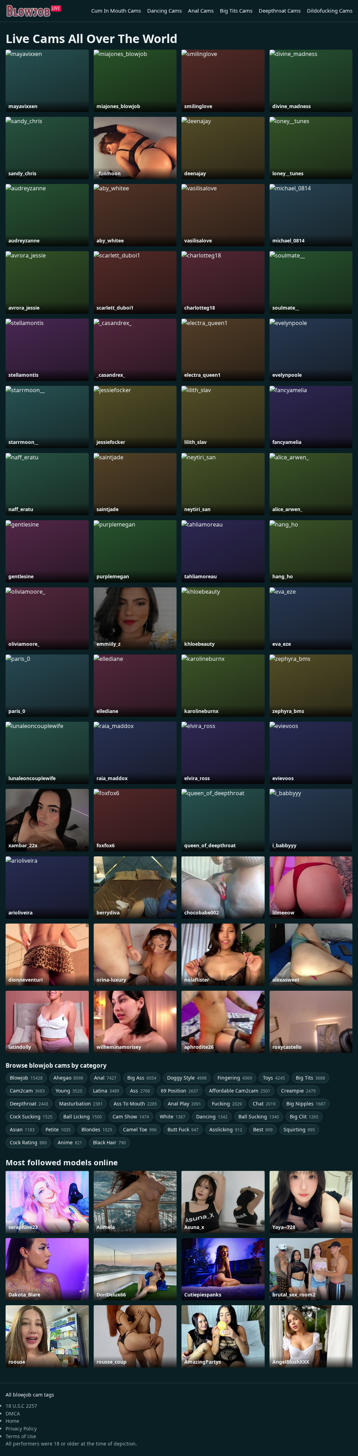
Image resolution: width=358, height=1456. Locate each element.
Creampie (298, 1090)
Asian (22, 1129)
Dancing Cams (164, 10)
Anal (105, 1077)
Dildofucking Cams (329, 10)
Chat (264, 1103)
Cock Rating (28, 1142)
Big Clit (304, 1116)
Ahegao (68, 1077)
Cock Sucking (31, 1116)
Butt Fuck (183, 1129)
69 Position (179, 1090)
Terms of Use (21, 1436)
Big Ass (141, 1077)
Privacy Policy (21, 1428)
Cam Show (131, 1116)
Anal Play (184, 1103)
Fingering (234, 1077)
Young (69, 1090)
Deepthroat (29, 1103)
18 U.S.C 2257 (21, 1405)
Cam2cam (27, 1090)
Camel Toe (140, 1129)
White (172, 1116)
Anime (70, 1142)
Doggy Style (187, 1077)
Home (12, 1421)
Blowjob (26, 1077)
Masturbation (81, 1103)
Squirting (299, 1129)
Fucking (227, 1103)
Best (263, 1129)
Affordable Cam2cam (239, 1090)
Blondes (96, 1129)
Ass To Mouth (135, 1103)
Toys (274, 1077)
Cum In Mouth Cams (116, 10)
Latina (106, 1090)
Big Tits (310, 1077)
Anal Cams (201, 10)
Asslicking (225, 1129)
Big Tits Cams (236, 10)
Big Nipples (305, 1103)
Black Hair (109, 1142)
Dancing (212, 1116)
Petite (58, 1129)
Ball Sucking (258, 1116)
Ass (140, 1090)
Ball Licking (82, 1116)
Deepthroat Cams (280, 10)
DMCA (13, 1413)
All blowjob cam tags (30, 1394)
